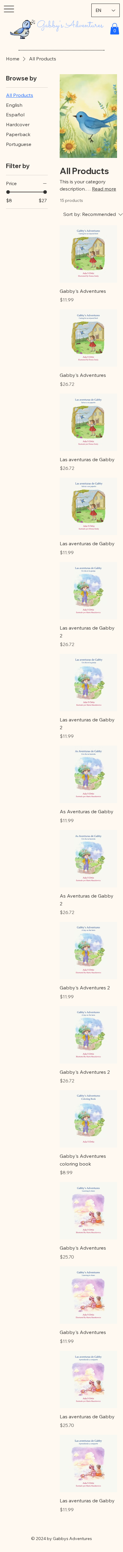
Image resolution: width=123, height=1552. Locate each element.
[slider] (8, 192)
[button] (114, 28)
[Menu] (9, 9)
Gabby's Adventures (70, 25)
